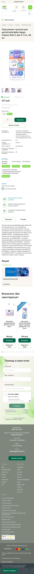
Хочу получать (9, 418)
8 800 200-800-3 (17, 435)
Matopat (4, 482)
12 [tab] (28, 352)
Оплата (4, 183)
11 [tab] (26, 352)
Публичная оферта (7, 562)
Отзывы (19, 477)
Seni (3, 484)
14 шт (4, 114)
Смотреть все (7, 265)
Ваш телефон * (9, 375)
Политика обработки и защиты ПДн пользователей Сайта (16, 554)
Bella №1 (4, 474)
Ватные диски (5, 534)
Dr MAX (4, 477)
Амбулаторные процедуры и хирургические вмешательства (14, 513)
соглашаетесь (18, 410)
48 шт (9, 114)
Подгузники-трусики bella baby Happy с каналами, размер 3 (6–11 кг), (24, 325)
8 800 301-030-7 (19, 2)
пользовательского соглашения (13, 414)
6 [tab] (14, 352)
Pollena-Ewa (5, 479)
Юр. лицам (20, 489)
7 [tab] (16, 352)
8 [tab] (19, 352)
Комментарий (9, 385)
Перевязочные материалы (9, 510)
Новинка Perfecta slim (10, 279)
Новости (19, 474)
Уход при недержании (8, 498)
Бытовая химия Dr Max (8, 517)
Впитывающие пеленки (8, 532)
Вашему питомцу (6, 519)
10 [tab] (23, 352)
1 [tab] (2, 352)
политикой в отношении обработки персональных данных (17, 412)
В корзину (20, 120)
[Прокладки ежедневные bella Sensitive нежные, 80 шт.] (9, 312)
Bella (3, 467)
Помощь (19, 487)
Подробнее (6, 284)
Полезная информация (23, 479)
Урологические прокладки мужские (11, 527)
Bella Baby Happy (6, 469)
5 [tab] (12, 352)
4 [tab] (9, 352)
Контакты (19, 492)
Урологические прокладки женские (11, 524)
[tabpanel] (9, 326)
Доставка (5, 159)
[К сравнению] (23, 7)
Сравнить (14, 304)
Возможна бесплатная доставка (15, 199)
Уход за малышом (6, 503)
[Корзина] (30, 7)
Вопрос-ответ (21, 484)
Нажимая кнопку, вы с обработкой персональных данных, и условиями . (17, 412)
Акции (18, 482)
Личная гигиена (6, 508)
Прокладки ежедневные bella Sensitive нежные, (9, 324)
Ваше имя (8, 366)
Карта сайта (7, 548)
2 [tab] (5, 352)
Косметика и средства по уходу (10, 505)
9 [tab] (21, 352)
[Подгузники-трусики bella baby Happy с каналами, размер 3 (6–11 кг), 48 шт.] (25, 312)
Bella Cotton (5, 472)
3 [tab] (7, 352)
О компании (20, 467)
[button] (16, 7)
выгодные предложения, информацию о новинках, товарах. (15, 418)
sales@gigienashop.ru (17, 451)
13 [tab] (30, 352)
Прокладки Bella (6, 529)
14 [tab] (33, 352)
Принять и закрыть (9, 571)
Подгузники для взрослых (9, 522)
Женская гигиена (6, 500)
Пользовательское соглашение (11, 558)
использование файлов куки (17, 566)
